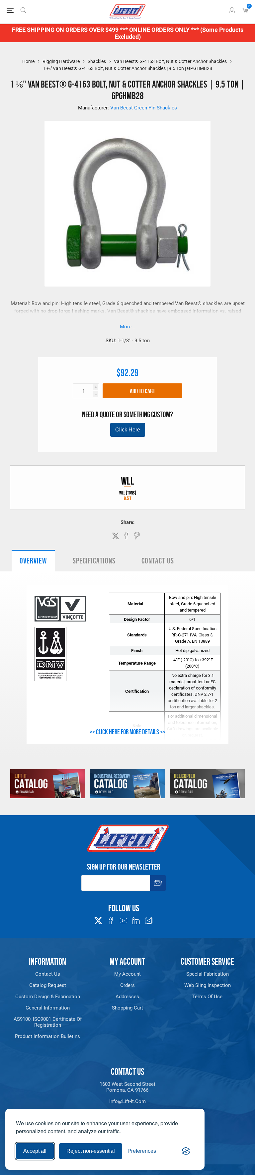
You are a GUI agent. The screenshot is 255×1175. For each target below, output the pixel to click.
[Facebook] (111, 920)
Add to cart (142, 391)
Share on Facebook (126, 535)
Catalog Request (47, 985)
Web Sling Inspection (207, 985)
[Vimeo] (136, 920)
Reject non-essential (90, 1151)
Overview (33, 560)
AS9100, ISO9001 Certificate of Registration (48, 1022)
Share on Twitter (116, 536)
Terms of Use (207, 997)
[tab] (33, 560)
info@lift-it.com (127, 1101)
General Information (48, 1008)
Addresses (127, 997)
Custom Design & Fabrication (47, 997)
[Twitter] (98, 918)
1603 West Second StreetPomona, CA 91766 (127, 1087)
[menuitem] (48, 974)
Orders (127, 985)
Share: (127, 522)
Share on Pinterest (136, 535)
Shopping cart (127, 1008)
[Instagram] (148, 920)
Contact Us (157, 560)
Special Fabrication (207, 974)
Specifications (94, 560)
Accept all (34, 1151)
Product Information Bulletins (47, 1036)
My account (127, 974)
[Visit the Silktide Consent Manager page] (186, 1151)
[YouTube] (123, 920)
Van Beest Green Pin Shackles (143, 108)
